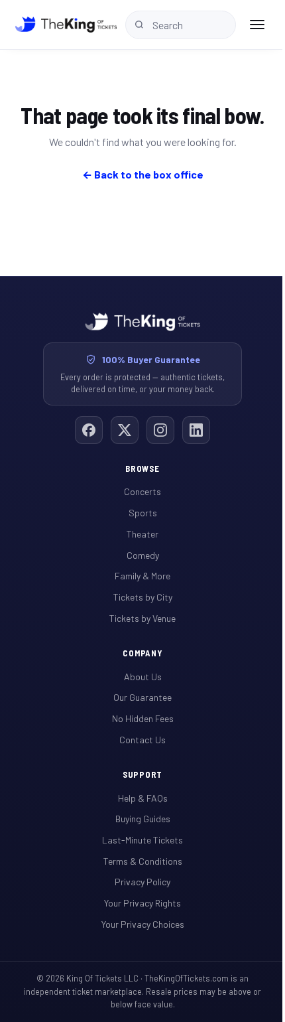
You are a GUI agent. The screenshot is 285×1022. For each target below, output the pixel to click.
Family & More (142, 575)
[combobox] (180, 25)
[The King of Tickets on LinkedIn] (196, 430)
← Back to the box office (142, 174)
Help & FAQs (143, 798)
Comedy (143, 555)
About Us (143, 676)
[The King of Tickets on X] (125, 430)
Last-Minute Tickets (142, 839)
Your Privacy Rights (142, 903)
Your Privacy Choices (142, 924)
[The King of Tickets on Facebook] (89, 430)
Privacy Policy (142, 881)
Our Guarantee (142, 697)
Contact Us (142, 739)
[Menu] (257, 24)
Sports (143, 512)
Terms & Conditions (142, 861)
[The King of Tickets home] (66, 25)
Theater (142, 534)
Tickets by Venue (142, 618)
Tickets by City (142, 597)
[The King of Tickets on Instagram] (160, 430)
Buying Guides (142, 818)
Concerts (142, 491)
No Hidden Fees (143, 718)
